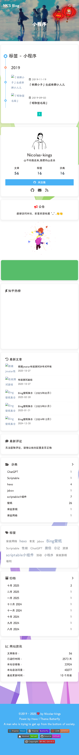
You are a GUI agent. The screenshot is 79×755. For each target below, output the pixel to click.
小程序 (48, 555)
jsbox (40, 541)
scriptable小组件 (20, 554)
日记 (57, 548)
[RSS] (46, 190)
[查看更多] (73, 464)
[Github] (32, 190)
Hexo (34, 719)
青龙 (32, 541)
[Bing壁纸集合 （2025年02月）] (10, 395)
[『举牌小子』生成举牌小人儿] (18, 82)
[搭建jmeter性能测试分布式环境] (10, 369)
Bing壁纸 (54, 540)
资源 (65, 548)
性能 (25, 548)
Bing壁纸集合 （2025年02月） (35, 393)
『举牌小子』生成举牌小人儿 (47, 84)
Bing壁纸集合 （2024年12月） (35, 419)
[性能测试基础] (10, 382)
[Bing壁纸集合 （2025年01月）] (10, 408)
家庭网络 (11, 541)
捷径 (48, 548)
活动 (39, 555)
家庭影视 (61, 555)
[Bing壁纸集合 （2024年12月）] (10, 421)
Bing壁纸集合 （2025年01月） (35, 406)
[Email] (40, 190)
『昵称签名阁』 (38, 103)
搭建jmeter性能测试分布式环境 (35, 366)
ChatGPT (36, 548)
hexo (23, 541)
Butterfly (54, 719)
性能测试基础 (25, 379)
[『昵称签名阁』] (18, 100)
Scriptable (12, 548)
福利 (9, 561)
